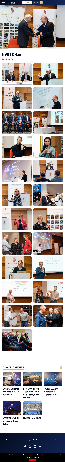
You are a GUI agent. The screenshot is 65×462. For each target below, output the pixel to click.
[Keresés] (41, 2)
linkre (32, 457)
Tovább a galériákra (47, 368)
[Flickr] (35, 446)
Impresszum (10, 440)
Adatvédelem (55, 440)
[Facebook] (25, 446)
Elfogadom (32, 460)
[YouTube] (40, 446)
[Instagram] (30, 446)
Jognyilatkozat (32, 440)
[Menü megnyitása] (3, 2)
